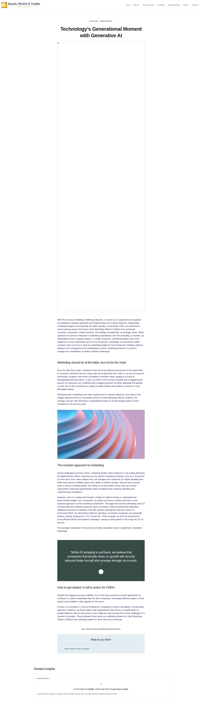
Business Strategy (91, 629)
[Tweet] (101, 571)
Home (128, 5)
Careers (185, 5)
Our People (160, 5)
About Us (136, 5)
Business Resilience (106, 21)
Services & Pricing (148, 5)
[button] (101, 647)
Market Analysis (116, 629)
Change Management (103, 629)
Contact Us (195, 5)
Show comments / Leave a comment (77, 649)
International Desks (174, 5)
